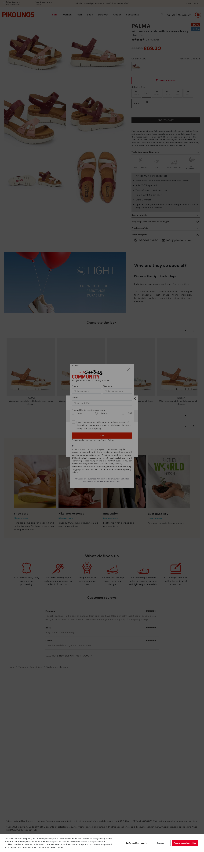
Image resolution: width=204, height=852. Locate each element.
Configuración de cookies (137, 843)
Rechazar (161, 843)
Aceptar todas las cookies (185, 843)
